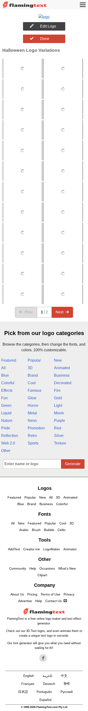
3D (30, 368)
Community (17, 568)
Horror (33, 405)
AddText (14, 549)
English (28, 676)
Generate (72, 464)
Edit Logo (48, 26)
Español (45, 700)
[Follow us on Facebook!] (43, 658)
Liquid (6, 413)
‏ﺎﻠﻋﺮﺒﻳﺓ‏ (47, 676)
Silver (59, 436)
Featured (8, 360)
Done (44, 39)
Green (6, 405)
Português (44, 692)
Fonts (44, 514)
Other (5, 451)
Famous (34, 390)
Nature (6, 421)
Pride (5, 428)
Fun (4, 398)
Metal (32, 413)
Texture (60, 443)
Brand (33, 375)
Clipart (42, 575)
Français (27, 684)
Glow (32, 398)
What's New (67, 568)
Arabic (24, 530)
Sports (33, 443)
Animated (62, 368)
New (58, 360)
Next (59, 312)
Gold (58, 398)
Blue (5, 375)
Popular (34, 360)
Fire (57, 390)
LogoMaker (51, 549)
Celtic (61, 530)
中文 (64, 676)
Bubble (49, 530)
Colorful (7, 383)
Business (61, 375)
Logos (45, 488)
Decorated (62, 383)
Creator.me (31, 549)
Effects (6, 390)
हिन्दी (66, 684)
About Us (17, 594)
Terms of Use (50, 594)
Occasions (47, 568)
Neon (32, 421)
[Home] (24, 5)
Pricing (32, 594)
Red (57, 428)
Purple (59, 421)
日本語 (23, 692)
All (3, 368)
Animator (70, 549)
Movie (59, 413)
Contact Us (53, 601)
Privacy (69, 594)
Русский (67, 692)
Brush (36, 530)
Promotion (36, 428)
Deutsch (49, 684)
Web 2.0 (8, 443)
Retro (32, 436)
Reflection (9, 436)
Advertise (25, 601)
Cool (32, 383)
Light (58, 405)
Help (32, 568)
